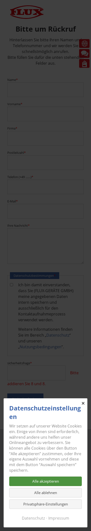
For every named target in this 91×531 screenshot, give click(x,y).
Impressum (58, 518)
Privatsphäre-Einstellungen (45, 504)
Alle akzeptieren (45, 481)
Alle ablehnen (45, 492)
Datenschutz (33, 518)
